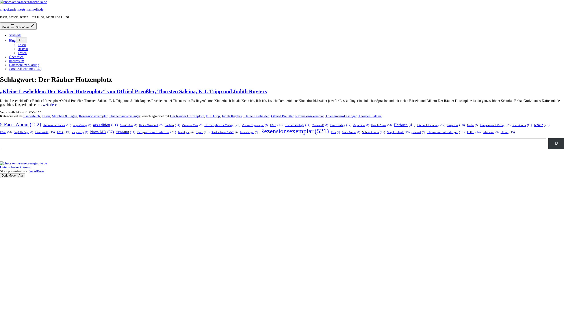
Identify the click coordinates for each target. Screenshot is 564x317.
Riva (335, 132)
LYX (63, 132)
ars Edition (105, 125)
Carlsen (172, 125)
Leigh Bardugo (23, 132)
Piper (203, 132)
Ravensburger (249, 132)
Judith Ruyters (232, 116)
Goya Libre (361, 125)
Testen (22, 53)
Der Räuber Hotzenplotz (187, 116)
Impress (456, 125)
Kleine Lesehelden (256, 116)
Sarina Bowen (351, 132)
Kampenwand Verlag (495, 125)
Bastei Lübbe (128, 125)
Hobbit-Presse (381, 125)
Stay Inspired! (398, 132)
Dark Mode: (9, 175)
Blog (12, 40)
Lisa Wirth (45, 132)
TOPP (474, 132)
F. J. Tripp (213, 116)
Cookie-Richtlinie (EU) (25, 69)
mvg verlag (80, 132)
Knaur (541, 125)
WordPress (36, 171)
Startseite (15, 35)
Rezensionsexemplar (93, 116)
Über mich (16, 57)
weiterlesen (50, 105)
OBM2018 (125, 132)
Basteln (23, 49)
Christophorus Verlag (222, 125)
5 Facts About (20, 124)
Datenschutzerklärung (24, 65)
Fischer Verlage (297, 125)
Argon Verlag (82, 125)
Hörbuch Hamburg (431, 125)
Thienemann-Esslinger (124, 116)
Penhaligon (186, 132)
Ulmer (508, 132)
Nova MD (102, 132)
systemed (418, 132)
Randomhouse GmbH (225, 132)
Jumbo (472, 125)
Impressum (16, 61)
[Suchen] (556, 143)
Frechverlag (340, 125)
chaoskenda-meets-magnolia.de (21, 9)
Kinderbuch (31, 116)
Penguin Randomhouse (156, 132)
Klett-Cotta (522, 125)
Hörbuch (404, 125)
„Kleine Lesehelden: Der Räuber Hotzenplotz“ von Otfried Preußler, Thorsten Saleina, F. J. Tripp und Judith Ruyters (133, 91)
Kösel (6, 132)
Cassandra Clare (192, 125)
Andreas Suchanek (57, 125)
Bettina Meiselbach (151, 125)
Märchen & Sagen (64, 116)
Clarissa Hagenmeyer (255, 125)
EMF (276, 125)
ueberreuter (491, 132)
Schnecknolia (373, 132)
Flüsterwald (320, 125)
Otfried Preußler (282, 116)
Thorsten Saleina (370, 116)
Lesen (22, 45)
